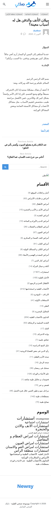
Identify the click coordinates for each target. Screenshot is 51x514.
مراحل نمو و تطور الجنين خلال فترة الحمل (31, 390)
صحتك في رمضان (41, 368)
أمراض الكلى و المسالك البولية (36, 249)
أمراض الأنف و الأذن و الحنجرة (36, 209)
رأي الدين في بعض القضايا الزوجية (34, 351)
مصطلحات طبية (42, 396)
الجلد (47, 328)
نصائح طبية (44, 401)
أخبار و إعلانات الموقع (40, 192)
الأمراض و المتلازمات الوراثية (35, 457)
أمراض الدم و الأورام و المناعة (36, 221)
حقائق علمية (44, 339)
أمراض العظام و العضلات (38, 226)
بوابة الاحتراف (43, 334)
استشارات (44, 14)
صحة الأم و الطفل (41, 356)
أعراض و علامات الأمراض (38, 198)
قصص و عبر (44, 385)
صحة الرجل (44, 362)
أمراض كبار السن (41, 260)
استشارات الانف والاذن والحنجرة (32, 427)
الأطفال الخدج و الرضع (39, 283)
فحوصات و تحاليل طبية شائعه (36, 379)
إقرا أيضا (45, 130)
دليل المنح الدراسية (41, 345)
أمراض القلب (43, 243)
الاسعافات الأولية (42, 300)
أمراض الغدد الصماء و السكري (36, 237)
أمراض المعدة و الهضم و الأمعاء (36, 254)
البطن (46, 305)
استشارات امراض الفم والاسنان (27, 446)
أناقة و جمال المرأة (41, 266)
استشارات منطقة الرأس (14, 14)
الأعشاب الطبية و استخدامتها (37, 288)
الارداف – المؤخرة (41, 294)
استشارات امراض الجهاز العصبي (38, 433)
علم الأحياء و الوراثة (41, 373)
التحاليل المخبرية (42, 311)
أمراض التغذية (43, 215)
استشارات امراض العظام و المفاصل (29, 437)
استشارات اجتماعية (31, 14)
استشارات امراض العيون (32, 442)
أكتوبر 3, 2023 (35, 34)
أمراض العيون (43, 232)
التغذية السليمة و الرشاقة (38, 322)
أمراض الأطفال (42, 203)
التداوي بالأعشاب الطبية (39, 317)
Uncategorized (42, 418)
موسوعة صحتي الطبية (20, 503)
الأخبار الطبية (43, 277)
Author (37, 30)
